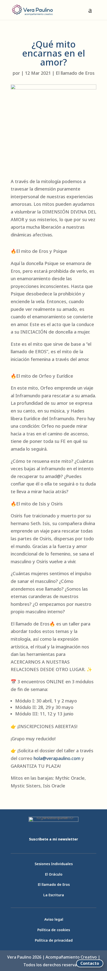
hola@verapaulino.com (57, 758)
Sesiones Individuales (54, 863)
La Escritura (53, 895)
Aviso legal (53, 919)
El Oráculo (53, 874)
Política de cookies (53, 929)
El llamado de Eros (75, 73)
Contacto (89, 963)
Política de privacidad (54, 940)
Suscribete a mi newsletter (53, 839)
